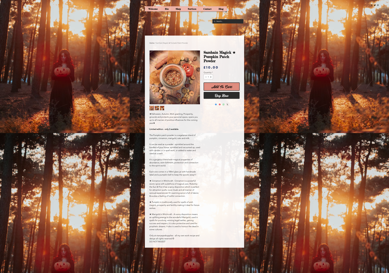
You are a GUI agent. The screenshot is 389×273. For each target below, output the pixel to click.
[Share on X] (227, 104)
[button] (232, 10)
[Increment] (211, 77)
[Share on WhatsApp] (223, 104)
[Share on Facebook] (216, 104)
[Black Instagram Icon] (378, 5)
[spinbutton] (208, 77)
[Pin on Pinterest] (220, 104)
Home (151, 43)
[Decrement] (205, 77)
